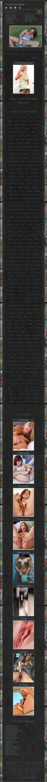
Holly (9, 221)
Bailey (37, 150)
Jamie (26, 228)
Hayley (28, 217)
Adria (25, 117)
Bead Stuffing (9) (12, 747)
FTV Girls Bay (11, 16)
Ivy (23, 224)
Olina (31, 331)
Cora (18, 180)
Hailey (31, 210)
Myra (23, 324)
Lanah (9, 272)
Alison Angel (33, 125)
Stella (17, 372)
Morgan (9, 324)
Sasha (30, 354)
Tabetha (21, 379)
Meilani (12, 313)
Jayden (11, 235)
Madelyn (21, 295)
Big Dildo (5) (10, 751)
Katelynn (37, 250)
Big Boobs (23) (11, 749)
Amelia (13, 132)
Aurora (36, 147)
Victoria (35, 398)
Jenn (37, 235)
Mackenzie (11, 295)
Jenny (17, 239)
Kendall (12, 258)
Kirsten (20, 261)
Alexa (31, 121)
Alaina (38, 117)
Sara (8, 354)
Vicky (28, 398)
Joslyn (37, 243)
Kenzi (27, 258)
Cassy (20, 173)
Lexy (15, 280)
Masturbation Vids (31, 19)
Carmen (18, 169)
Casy (28, 173)
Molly (30, 320)
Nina (16, 331)
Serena (35, 357)
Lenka (24, 276)
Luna (34, 291)
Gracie (16, 210)
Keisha (22, 254)
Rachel (35, 339)
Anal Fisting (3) (11, 733)
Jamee (19, 228)
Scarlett (12, 357)
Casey (35, 169)
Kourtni (10, 265)
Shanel (19, 361)
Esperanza (34, 198)
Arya (37, 139)
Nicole (37, 328)
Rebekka (20, 343)
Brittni (23, 161)
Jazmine (19, 235)
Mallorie (36, 298)
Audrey (19, 147)
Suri (20, 376)
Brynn (38, 161)
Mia (36, 313)
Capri (37, 165)
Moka (23, 320)
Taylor (31, 383)
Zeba (17, 405)
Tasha (17, 383)
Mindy (9, 320)
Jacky (36, 224)
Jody (30, 243)
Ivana (17, 224)
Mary (11, 309)
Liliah (38, 280)
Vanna (11, 398)
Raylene (11, 343)
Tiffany (24, 387)
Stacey (35, 368)
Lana (39, 269)
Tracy (38, 387)
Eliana (31, 195)
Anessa (34, 132)
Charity (10, 176)
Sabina (22, 350)
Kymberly (10, 269)
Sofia (30, 365)
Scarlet (37, 354)
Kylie (38, 265)
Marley (28, 306)
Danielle (20, 187)
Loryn (13, 291)
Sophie (27, 368)
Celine (34, 173)
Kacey (20, 246)
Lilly (23, 283)
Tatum (24, 383)
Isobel (10, 224)
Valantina (33, 391)
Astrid (27, 143)
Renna (36, 343)
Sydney (12, 379)
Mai (9, 298)
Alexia (17, 125)
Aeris (31, 117)
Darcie (8, 191)
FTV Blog (9, 21)
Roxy (9, 350)
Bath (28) (9, 744)
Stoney (35, 372)
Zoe (23, 405)
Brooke (30, 161)
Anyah (10, 139)
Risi (22, 346)
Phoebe (27, 339)
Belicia (12, 154)
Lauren (38, 272)
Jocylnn (17, 243)
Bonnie (19, 158)
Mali (29, 298)
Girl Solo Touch (30, 17)
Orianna (12, 335)
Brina (16, 161)
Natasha (18, 328)
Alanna (17, 121)
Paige (19, 335)
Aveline (10, 150)
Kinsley (12, 261)
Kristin (25, 265)
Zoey (30, 405)
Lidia (26, 280)
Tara (36, 379)
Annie (35, 136)
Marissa (20, 306)
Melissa (21, 313)
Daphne (35, 187)
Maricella (28, 302)
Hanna (18, 213)
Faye (38, 202)
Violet (11, 402)
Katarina (28, 250)
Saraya (22, 354)
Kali (33, 246)
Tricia (12, 391)
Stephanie (26, 372)
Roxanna (36, 346)
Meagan (27, 309)
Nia (24, 328)
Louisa (20, 291)
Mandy (19, 302)
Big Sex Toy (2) (11, 754)
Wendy (18, 402)
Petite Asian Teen (12, 19)
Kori (26, 261)
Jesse (29, 239)
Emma (24, 198)
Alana (10, 121)
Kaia (27, 246)
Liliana (10, 283)
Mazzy (18, 309)
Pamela (35, 335)
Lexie (9, 280)
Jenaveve (29, 235)
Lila (32, 280)
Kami (39, 246)
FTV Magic (10, 23)
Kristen (17, 265)
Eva (24, 202)
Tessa (9, 387)
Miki (25, 317)
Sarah (15, 354)
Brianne (27, 158)
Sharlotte (28, 361)
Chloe (27, 176)
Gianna (35, 206)
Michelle (10, 317)
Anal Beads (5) (11, 728)
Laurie (10, 276)
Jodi (24, 243)
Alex (24, 121)
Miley (38, 317)
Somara (38, 365)
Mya (16, 324)
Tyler (25, 391)
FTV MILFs (28, 21)
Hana (12, 213)
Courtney (12, 184)
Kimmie (35, 258)
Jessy (9, 243)
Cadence (11, 165)
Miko (31, 317)
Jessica (37, 239)
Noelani (23, 331)
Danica (11, 187)
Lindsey (12, 287)
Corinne (26, 180)
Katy (15, 254)
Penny (11, 339)
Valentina (11, 394)
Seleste (20, 357)
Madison (37, 295)
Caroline (27, 169)
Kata (21, 250)
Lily (29, 283)
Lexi (37, 276)
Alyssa (17, 128)
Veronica (19, 398)
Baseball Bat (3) (11, 742)
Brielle (35, 158)
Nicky (30, 328)
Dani (36, 184)
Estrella (18, 202)
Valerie (19, 394)
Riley (16, 346)
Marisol (11, 306)
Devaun (38, 191)
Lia (21, 280)
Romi (28, 346)
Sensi (28, 357)
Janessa (11, 232)
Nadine (30, 324)
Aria (23, 139)
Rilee (9, 346)
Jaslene (20, 232)
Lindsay (36, 283)
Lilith (17, 283)
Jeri (23, 239)
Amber (35, 128)
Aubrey (11, 147)
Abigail (8, 117)
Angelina (13, 136)
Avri (30, 150)
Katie (9, 254)
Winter (35, 402)
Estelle (9, 202)
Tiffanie (17, 387)
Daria (16, 191)
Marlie (35, 306)
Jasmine (28, 232)
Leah (17, 276)
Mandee (11, 302)
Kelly (30, 254)
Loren (36, 287)
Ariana (30, 139)
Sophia (19, 368)
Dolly (10, 195)
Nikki (9, 331)
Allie (11, 128)
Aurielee (28, 147)
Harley (34, 213)
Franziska (19, 206)
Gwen (24, 210)
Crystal (21, 184)
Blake (12, 158)
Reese (28, 343)
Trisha (19, 391)
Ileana (23, 221)
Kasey (14, 250)
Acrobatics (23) (11, 726)
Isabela (37, 221)
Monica (37, 320)
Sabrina (31, 350)
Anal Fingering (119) (13, 731)
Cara (11, 169)
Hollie (36, 217)
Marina (36, 302)
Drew (17, 195)
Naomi (38, 324)
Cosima (34, 180)
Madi (29, 295)
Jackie (29, 224)
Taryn (10, 383)
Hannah (27, 213)
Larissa (22, 272)
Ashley (12, 143)
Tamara (29, 379)
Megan (35, 309)
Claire (12, 180)
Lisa (25, 287)
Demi (22, 191)
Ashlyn (20, 143)
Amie (20, 132)
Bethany (27, 154)
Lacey (18, 269)
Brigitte (9, 161)
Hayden (20, 217)
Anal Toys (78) (11, 737)
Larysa (30, 272)
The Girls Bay (11, 17)
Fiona (11, 206)
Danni (27, 187)
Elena (24, 195)
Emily (17, 198)
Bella (19, 154)
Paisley (27, 335)
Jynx (14, 246)
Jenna (10, 239)
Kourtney (34, 261)
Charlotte (19, 176)
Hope (16, 221)
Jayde (36, 232)
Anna (21, 136)
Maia (15, 298)
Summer (12, 376)
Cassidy (13, 173)
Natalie (9, 328)
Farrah (31, 202)
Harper (11, 217)
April (17, 139)
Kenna (19, 258)
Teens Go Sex (29, 16)
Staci (11, 372)
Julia (8, 246)
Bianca (34, 154)
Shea (36, 361)
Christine (36, 176)
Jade (12, 228)
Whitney (27, 402)
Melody (29, 313)
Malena (22, 298)
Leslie (31, 276)
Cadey (20, 165)
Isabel (30, 221)
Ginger (8, 210)
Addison (17, 117)
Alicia (24, 125)
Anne (28, 136)
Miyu (16, 320)
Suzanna (27, 376)
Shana (11, 361)
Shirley (9, 365)
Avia (25, 150)
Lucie (28, 291)
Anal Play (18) (10, 735)
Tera (37, 383)
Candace (28, 165)
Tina (31, 387)
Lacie (26, 269)
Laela (32, 269)
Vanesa (28, 394)
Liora (19, 287)
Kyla (31, 265)
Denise (29, 191)
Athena (35, 143)
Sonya (11, 368)
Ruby (15, 350)
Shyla (16, 365)
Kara (8, 250)
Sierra (23, 365)
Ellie (10, 198)
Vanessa (36, 394)
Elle (37, 195)
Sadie (38, 350)
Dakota (29, 184)
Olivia (37, 331)
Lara (15, 272)
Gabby (27, 206)
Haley (38, 210)
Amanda (26, 128)
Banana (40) (10, 740)
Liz (30, 287)
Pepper (19, 339)
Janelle (34, 228)
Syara (36, 376)
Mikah (18, 317)
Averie (18, 150)
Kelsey (36, 254)
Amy (27, 132)
